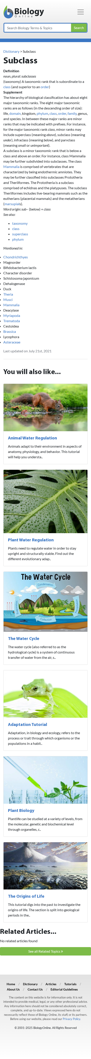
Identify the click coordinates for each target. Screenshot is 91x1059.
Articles (51, 984)
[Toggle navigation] (80, 12)
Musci (8, 299)
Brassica (9, 331)
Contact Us (35, 989)
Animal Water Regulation (32, 438)
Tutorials (70, 984)
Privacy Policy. (72, 1019)
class (7, 87)
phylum (42, 113)
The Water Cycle (23, 639)
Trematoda (11, 321)
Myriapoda (11, 315)
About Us (13, 989)
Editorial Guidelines (64, 989)
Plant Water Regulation (31, 540)
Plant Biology (21, 811)
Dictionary (11, 51)
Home (11, 984)
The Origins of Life (26, 896)
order (45, 87)
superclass (20, 234)
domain (15, 113)
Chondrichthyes (15, 257)
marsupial (11, 204)
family (72, 113)
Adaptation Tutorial (27, 725)
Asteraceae (11, 342)
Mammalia (11, 166)
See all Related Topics (44, 951)
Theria (8, 294)
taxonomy (20, 223)
